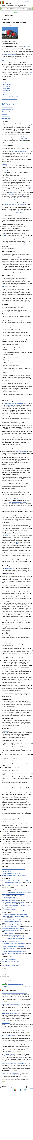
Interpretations (9, 15)
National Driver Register (11, 405)
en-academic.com (5, 2)
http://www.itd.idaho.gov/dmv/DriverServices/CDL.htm (14, 910)
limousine (23, 188)
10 (12, 227)
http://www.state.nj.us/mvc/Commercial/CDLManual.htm (15, 916)
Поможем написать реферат (15, 984)
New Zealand (6, 731)
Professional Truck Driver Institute (10, 1073)
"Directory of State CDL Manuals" (10, 924)
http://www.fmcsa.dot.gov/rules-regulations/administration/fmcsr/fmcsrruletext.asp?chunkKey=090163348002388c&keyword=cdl (14, 951)
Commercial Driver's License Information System (15, 403)
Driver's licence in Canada (8, 1054)
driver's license (26, 46)
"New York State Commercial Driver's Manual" (16, 920)
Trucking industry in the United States (11, 873)
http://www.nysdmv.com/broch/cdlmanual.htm (12, 921)
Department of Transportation (9, 54)
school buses (12, 194)
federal (30, 72)
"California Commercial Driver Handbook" (14, 928)
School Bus (5, 235)
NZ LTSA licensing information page (10, 965)
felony (3, 454)
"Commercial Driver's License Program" (12, 885)
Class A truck (5, 164)
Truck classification (6, 871)
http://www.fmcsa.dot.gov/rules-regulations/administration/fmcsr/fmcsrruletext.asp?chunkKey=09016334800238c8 (14, 899)
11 (19, 257)
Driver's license (6, 1023)
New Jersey (28, 187)
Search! (30, 8)
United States (12, 48)
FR (30, 1)
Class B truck (5, 170)
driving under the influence (15, 502)
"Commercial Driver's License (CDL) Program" (13, 902)
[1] (2, 963)
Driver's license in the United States (11, 1013)
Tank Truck (5, 239)
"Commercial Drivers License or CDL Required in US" (15, 880)
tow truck (20, 839)
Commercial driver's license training (11, 1004)
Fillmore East (27, 986)
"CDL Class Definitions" (9, 909)
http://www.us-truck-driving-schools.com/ (11, 882)
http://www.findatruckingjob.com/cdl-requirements (13, 943)
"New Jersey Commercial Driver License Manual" (16, 914)
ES (28, 1)
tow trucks (18, 58)
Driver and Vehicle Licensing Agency (10, 961)
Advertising (14, 1087)
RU (22, 1)
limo (8, 833)
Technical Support (8, 1087)
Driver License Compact (8, 1035)
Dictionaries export (3, 1089)
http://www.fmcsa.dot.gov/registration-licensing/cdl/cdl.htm (16, 889)
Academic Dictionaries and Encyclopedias (13, 6)
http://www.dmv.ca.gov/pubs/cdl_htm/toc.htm (12, 930)
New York (12, 192)
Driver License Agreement (8, 1044)
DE (25, 1)
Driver (3, 1030)
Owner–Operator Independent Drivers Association (14, 875)
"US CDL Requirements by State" (10, 941)
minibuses (7, 571)
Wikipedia (16, 12)
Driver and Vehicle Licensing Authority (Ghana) (14, 1063)
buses (3, 60)
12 (6, 397)
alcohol (24, 502)
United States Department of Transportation (15, 204)
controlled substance (22, 451)
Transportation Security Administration (16, 242)
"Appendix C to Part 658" (8, 933)
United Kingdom (8, 568)
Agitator (6, 986)
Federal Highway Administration (18, 151)
